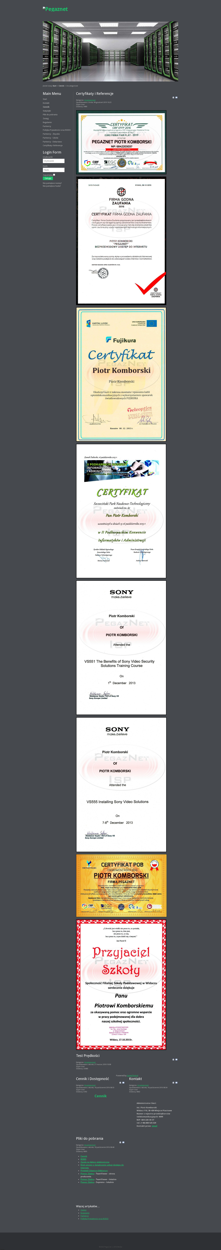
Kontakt (46, 103)
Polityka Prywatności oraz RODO (57, 130)
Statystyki (47, 111)
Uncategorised (89, 100)
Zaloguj (48, 178)
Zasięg (46, 118)
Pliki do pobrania (50, 114)
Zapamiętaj (48, 175)
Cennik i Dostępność (92, 1079)
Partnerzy (47, 126)
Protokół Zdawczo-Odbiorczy (94, 1171)
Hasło (45, 166)
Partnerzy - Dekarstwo (52, 142)
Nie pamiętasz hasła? (52, 186)
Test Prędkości (88, 1056)
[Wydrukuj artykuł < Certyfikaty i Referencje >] (173, 98)
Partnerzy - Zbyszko (51, 134)
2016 (115, 1247)
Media (119, 1247)
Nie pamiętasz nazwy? (52, 183)
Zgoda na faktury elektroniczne (95, 1162)
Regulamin (47, 122)
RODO (83, 1159)
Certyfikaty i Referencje (53, 145)
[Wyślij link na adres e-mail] (176, 98)
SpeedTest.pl (132, 1075)
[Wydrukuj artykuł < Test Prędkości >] (173, 1060)
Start (54, 86)
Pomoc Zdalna (87, 1174)
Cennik (61, 86)
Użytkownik (48, 157)
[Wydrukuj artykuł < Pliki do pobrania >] (120, 1143)
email (154, 1126)
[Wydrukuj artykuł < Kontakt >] (173, 1083)
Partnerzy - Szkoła (50, 138)
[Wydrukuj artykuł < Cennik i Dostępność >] (120, 1083)
